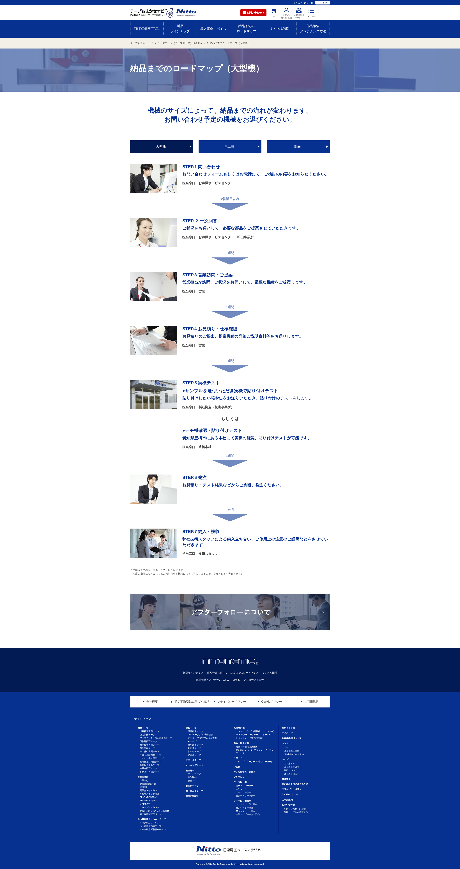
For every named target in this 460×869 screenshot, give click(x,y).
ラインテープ (194, 774)
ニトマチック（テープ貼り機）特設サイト (181, 43)
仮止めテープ (194, 751)
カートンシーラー (244, 785)
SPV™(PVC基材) (148, 800)
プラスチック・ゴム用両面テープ (156, 738)
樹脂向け (144, 787)
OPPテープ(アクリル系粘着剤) (203, 738)
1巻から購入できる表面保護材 (154, 811)
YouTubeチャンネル (294, 754)
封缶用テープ (194, 748)
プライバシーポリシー (292, 789)
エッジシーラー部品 (245, 811)
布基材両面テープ (148, 768)
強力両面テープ (147, 734)
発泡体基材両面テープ (150, 761)
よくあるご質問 (291, 767)
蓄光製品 (192, 777)
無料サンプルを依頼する (296, 812)
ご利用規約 (287, 799)
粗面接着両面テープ (149, 745)
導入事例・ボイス (217, 672)
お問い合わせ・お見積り (296, 809)
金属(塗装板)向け (148, 784)
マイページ (287, 733)
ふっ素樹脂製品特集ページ (153, 829)
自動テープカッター (245, 795)
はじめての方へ (291, 774)
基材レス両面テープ (149, 765)
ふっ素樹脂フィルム (149, 822)
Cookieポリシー (290, 794)
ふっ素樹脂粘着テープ (150, 826)
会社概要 (286, 779)
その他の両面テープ (149, 751)
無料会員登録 (288, 728)
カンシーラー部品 (244, 807)
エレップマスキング (149, 807)
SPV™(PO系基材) (148, 797)
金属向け (144, 780)
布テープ (192, 741)
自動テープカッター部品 (248, 814)
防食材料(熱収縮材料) (246, 746)
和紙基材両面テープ (149, 772)
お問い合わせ (254, 12)
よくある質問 (269, 672)
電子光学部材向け (148, 790)
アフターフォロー (254, 679)
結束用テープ (194, 755)
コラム (236, 679)
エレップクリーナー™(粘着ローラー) (254, 761)
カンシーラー (242, 789)
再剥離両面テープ (148, 741)
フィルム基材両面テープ (152, 758)
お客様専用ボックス (291, 738)
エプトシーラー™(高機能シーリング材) (255, 731)
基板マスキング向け (149, 794)
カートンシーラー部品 (246, 804)
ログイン (322, 2)
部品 (297, 146)
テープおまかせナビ (141, 43)
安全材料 (192, 780)
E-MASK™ (145, 804)
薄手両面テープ (147, 748)
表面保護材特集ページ (150, 814)
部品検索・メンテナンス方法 (212, 679)
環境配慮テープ (195, 731)
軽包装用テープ (195, 745)
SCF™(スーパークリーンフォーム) (253, 734)
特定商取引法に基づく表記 (295, 784)
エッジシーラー (243, 792)
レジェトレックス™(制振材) (249, 738)
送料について (290, 770)
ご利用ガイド (290, 763)
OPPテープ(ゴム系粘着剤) (200, 734)
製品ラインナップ (193, 672)
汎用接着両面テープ (149, 731)
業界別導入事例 (291, 751)
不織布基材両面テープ (150, 755)
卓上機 (229, 146)
